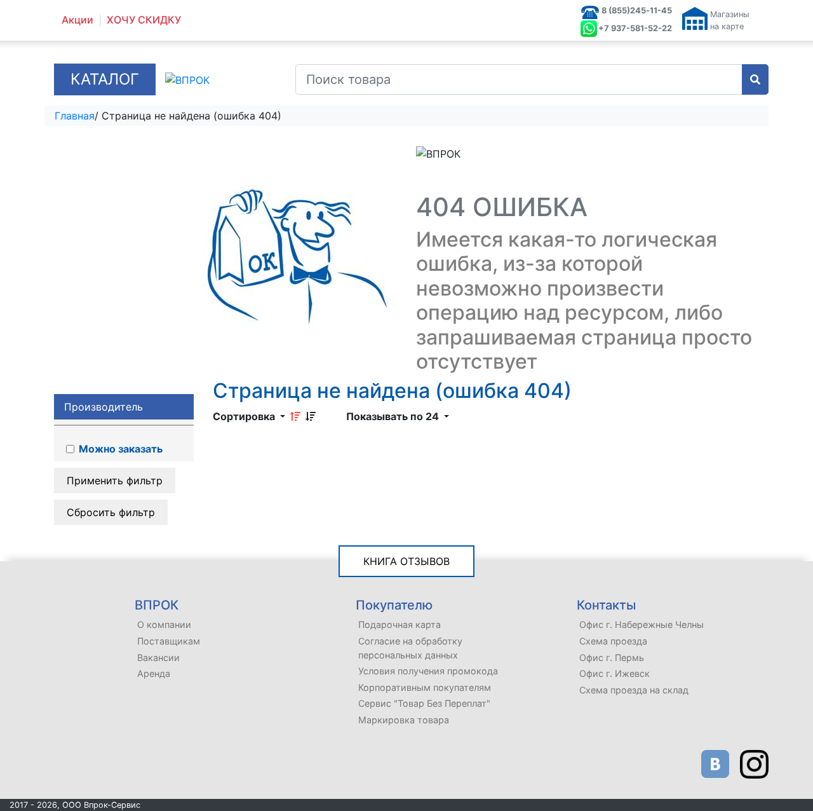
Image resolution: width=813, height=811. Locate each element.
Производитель (103, 406)
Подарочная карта (399, 624)
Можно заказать (119, 448)
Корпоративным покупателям (424, 687)
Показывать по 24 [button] (393, 416)
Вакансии (158, 657)
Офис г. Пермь (611, 657)
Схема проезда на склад (634, 690)
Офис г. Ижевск (614, 673)
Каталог (105, 79)
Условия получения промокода (428, 670)
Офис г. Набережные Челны (641, 624)
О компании (164, 624)
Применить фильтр (115, 480)
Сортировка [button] (245, 416)
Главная (75, 115)
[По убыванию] (311, 416)
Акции (77, 20)
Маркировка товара (403, 719)
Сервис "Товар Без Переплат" (424, 703)
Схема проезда (613, 641)
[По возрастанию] (295, 416)
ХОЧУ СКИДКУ (144, 20)
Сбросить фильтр (111, 512)
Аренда (153, 673)
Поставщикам (168, 641)
